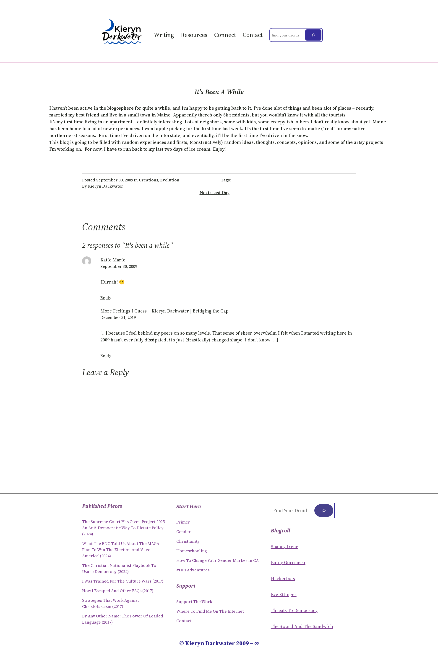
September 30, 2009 (118, 266)
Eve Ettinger (284, 594)
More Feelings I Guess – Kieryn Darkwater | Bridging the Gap (164, 311)
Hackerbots (283, 578)
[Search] (313, 35)
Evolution (169, 180)
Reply (105, 297)
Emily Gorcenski (288, 562)
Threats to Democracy (294, 610)
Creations (148, 180)
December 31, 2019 (118, 317)
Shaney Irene (284, 546)
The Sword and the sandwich (302, 626)
